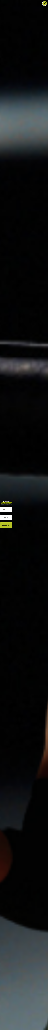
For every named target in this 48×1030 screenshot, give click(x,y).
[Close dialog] (44, 3)
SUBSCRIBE (6, 525)
